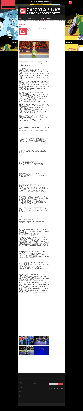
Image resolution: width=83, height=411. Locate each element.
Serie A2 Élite (21, 383)
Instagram (36, 384)
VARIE (31, 30)
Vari (25, 18)
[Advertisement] (34, 303)
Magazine (42, 18)
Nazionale (33, 18)
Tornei (29, 18)
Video (38, 18)
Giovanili (20, 18)
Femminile (20, 387)
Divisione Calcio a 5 (33, 29)
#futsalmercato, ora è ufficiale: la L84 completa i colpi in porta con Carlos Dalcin (46, 20)
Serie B (20, 386)
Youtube (36, 383)
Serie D (20, 391)
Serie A (20, 382)
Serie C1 (20, 388)
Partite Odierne (49, 18)
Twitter (36, 382)
